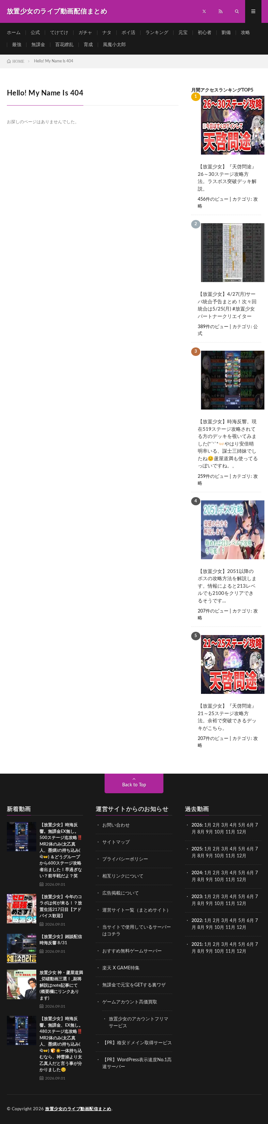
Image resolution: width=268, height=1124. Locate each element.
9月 (209, 832)
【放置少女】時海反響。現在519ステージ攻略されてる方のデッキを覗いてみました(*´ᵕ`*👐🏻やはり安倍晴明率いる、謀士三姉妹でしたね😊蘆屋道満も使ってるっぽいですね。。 (228, 443)
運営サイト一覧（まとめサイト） (136, 910)
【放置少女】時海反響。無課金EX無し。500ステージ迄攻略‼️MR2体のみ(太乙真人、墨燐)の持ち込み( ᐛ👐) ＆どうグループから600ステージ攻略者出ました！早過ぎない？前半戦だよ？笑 (61, 850)
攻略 (245, 32)
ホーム (14, 32)
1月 (207, 825)
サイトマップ (116, 842)
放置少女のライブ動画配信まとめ (78, 1109)
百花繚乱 (64, 44)
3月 (224, 825)
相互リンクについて (122, 876)
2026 (197, 825)
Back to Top (134, 785)
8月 (201, 832)
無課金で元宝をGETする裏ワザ (134, 985)
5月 (241, 825)
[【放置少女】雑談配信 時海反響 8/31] (21, 948)
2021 (197, 944)
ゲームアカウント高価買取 (129, 1002)
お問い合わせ (116, 825)
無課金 (38, 44)
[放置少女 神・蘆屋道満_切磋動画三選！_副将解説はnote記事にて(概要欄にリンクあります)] (21, 984)
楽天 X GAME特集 (121, 968)
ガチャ (85, 32)
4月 (233, 825)
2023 (197, 897)
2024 (197, 873)
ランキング (156, 32)
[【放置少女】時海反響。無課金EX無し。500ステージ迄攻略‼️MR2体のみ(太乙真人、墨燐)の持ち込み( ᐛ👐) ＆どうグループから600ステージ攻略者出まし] (21, 836)
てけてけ (59, 32)
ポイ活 (128, 32)
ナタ (106, 32)
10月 (219, 856)
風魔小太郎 (114, 44)
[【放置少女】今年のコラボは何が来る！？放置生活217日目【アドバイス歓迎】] (21, 908)
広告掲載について (120, 893)
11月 (230, 856)
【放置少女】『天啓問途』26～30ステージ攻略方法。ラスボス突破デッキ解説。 (227, 178)
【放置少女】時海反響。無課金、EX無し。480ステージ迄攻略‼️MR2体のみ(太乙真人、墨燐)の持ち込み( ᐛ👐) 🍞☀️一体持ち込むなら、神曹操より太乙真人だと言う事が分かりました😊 (61, 1044)
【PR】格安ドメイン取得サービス (137, 1043)
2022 (197, 920)
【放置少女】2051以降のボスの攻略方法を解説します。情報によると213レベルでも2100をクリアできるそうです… (227, 586)
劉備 (226, 32)
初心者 (204, 32)
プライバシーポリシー (125, 859)
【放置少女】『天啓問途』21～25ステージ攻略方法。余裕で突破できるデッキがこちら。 (227, 717)
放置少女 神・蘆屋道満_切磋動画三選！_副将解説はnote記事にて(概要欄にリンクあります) (61, 985)
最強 (16, 44)
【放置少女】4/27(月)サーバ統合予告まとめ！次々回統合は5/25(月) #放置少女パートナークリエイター (227, 305)
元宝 (183, 32)
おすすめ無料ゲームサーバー (132, 951)
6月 (250, 825)
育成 (88, 44)
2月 (216, 825)
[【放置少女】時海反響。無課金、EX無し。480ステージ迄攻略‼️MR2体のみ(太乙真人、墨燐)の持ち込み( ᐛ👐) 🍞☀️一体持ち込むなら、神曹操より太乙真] (21, 1030)
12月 (241, 856)
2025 (197, 849)
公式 (35, 32)
